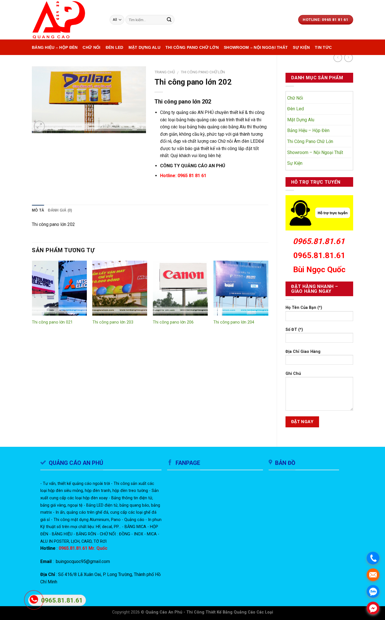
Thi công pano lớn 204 (233, 322)
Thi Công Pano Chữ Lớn (192, 47)
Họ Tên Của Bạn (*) (304, 307)
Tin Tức (323, 47)
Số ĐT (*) (294, 329)
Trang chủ (164, 72)
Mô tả (38, 210)
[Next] (268, 298)
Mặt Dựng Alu (144, 47)
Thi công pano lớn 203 (112, 322)
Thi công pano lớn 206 (173, 322)
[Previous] (32, 298)
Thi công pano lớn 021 (52, 322)
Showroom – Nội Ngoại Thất (256, 47)
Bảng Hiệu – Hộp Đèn (55, 47)
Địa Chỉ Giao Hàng (303, 351)
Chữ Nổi (91, 47)
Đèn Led (114, 47)
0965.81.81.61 (62, 600)
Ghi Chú (293, 373)
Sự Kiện (301, 47)
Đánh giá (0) (60, 210)
